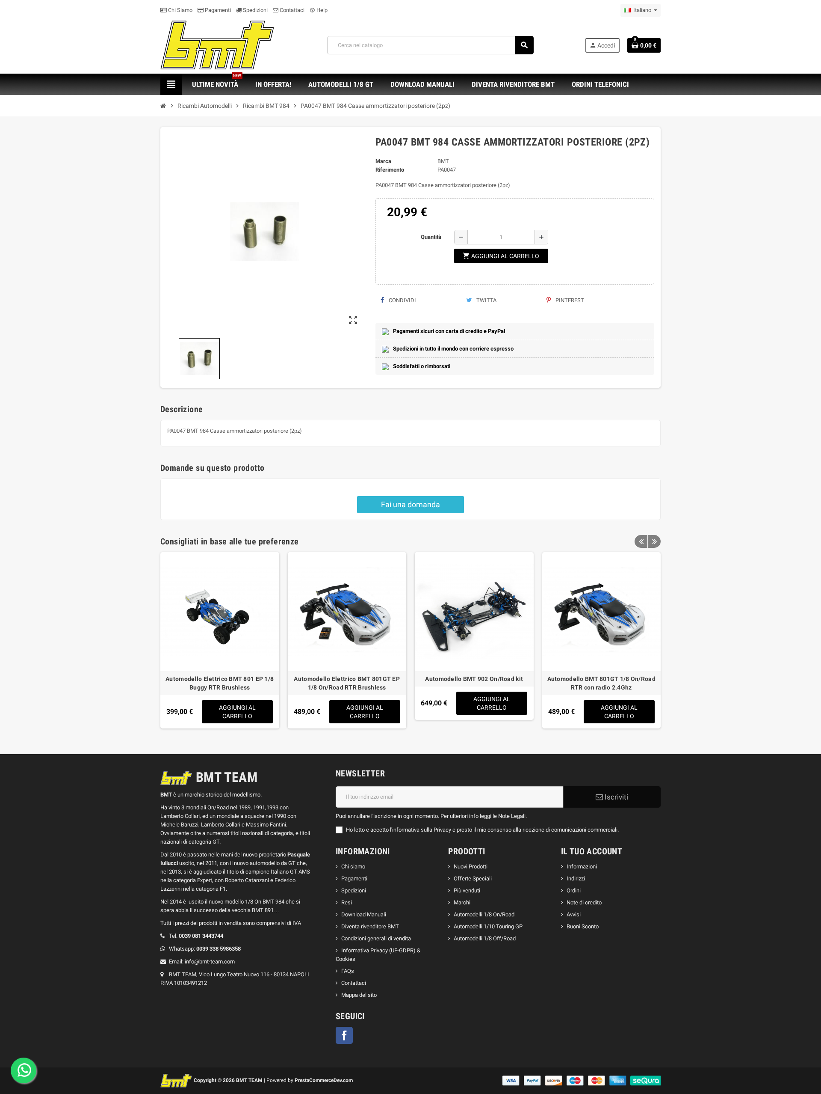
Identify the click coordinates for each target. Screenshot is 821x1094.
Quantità (431, 237)
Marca (383, 161)
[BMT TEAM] (218, 45)
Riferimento (389, 169)
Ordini (574, 890)
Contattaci (291, 10)
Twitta (485, 300)
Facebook (344, 1035)
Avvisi (574, 914)
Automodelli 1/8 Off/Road (485, 938)
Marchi (462, 902)
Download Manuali (363, 914)
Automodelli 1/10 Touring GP (488, 926)
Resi (346, 902)
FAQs (347, 971)
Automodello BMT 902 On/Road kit (474, 678)
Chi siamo (353, 866)
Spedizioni (255, 10)
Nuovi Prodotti (470, 866)
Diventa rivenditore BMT (370, 926)
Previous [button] (641, 541)
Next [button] (654, 541)
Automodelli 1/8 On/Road (484, 914)
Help (319, 10)
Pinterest (569, 300)
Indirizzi (576, 878)
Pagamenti (217, 10)
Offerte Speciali (473, 878)
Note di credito (584, 902)
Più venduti (467, 890)
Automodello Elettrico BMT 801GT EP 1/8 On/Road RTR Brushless (347, 683)
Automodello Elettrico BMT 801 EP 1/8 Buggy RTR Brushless (219, 683)
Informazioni (582, 866)
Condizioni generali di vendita (376, 938)
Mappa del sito (359, 995)
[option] (220, 640)
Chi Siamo (179, 10)
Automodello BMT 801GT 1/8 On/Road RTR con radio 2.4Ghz (601, 683)
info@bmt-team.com (210, 961)
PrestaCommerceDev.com (324, 1080)
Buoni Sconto (583, 926)
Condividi (401, 300)
